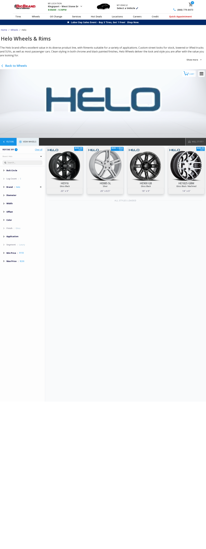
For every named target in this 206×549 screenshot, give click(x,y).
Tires (18, 16)
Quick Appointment (180, 16)
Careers (137, 16)
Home (4, 29)
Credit (155, 16)
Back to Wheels (16, 66)
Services (76, 16)
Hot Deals (96, 16)
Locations (117, 16)
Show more (192, 59)
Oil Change (56, 16)
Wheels (36, 16)
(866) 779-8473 (185, 9)
